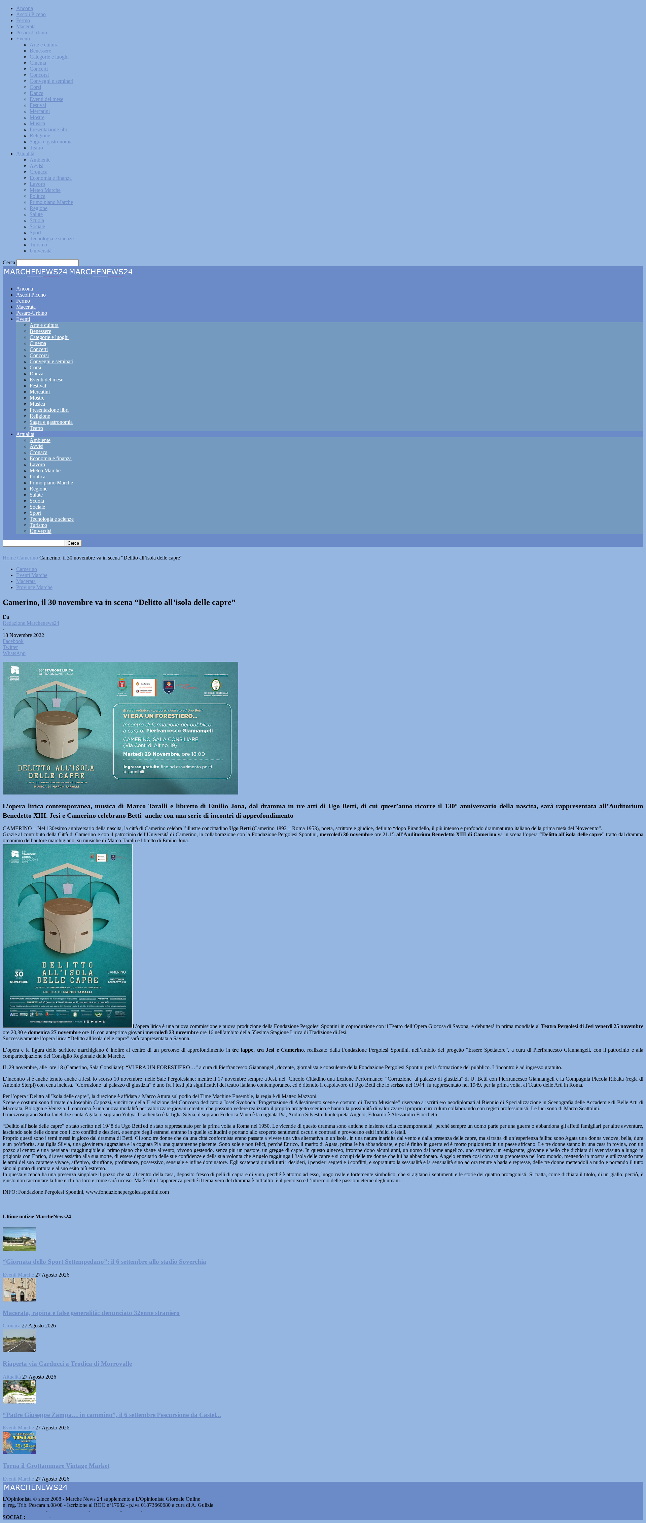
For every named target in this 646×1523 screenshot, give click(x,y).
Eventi (23, 38)
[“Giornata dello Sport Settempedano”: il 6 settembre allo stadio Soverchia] (19, 1249)
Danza (36, 93)
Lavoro (37, 184)
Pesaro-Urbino (31, 32)
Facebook (37, 1517)
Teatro (36, 147)
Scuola (37, 220)
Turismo (38, 244)
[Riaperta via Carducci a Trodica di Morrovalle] (19, 1350)
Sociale (37, 226)
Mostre (37, 117)
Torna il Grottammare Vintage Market (56, 1465)
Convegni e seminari (51, 81)
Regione (38, 208)
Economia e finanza (51, 178)
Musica (37, 123)
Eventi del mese (46, 99)
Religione (40, 135)
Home (9, 558)
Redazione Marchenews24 (31, 623)
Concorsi (39, 75)
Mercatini (40, 111)
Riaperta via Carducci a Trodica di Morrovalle (67, 1363)
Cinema (38, 63)
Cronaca (38, 172)
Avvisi (36, 166)
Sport (35, 232)
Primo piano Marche (51, 202)
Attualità (25, 154)
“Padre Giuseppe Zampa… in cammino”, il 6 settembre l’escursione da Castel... (112, 1414)
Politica (37, 196)
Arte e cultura (44, 44)
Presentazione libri (49, 129)
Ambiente (40, 160)
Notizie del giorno (68, 1511)
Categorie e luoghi (49, 57)
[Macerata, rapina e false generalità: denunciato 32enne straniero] (19, 1299)
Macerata (26, 26)
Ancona (24, 8)
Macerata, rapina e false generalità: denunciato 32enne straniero (91, 1312)
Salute (36, 214)
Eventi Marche (31, 575)
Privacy (131, 1511)
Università (40, 250)
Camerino (27, 558)
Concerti (39, 69)
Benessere (40, 51)
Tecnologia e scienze (52, 238)
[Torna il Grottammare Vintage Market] (19, 1452)
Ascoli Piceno (31, 14)
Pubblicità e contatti (23, 1511)
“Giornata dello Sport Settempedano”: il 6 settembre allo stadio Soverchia (104, 1261)
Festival (38, 105)
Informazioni (105, 1511)
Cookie (151, 1511)
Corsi (35, 87)
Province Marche (34, 587)
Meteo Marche (45, 190)
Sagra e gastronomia (51, 141)
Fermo (23, 20)
